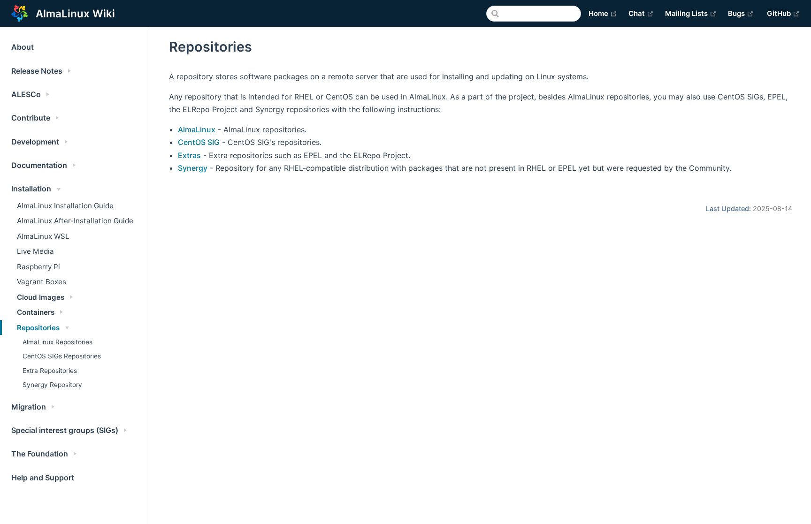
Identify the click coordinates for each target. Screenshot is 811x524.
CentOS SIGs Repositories (62, 356)
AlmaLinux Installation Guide (65, 205)
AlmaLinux (196, 129)
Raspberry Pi (38, 266)
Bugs (741, 13)
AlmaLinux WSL (43, 236)
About (22, 47)
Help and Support (42, 477)
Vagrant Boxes (41, 281)
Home (603, 13)
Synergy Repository (52, 384)
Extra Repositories (50, 370)
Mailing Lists (691, 13)
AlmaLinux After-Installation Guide (75, 220)
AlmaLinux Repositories (57, 342)
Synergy (192, 168)
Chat (641, 13)
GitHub (783, 13)
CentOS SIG (199, 142)
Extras (189, 155)
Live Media (35, 251)
